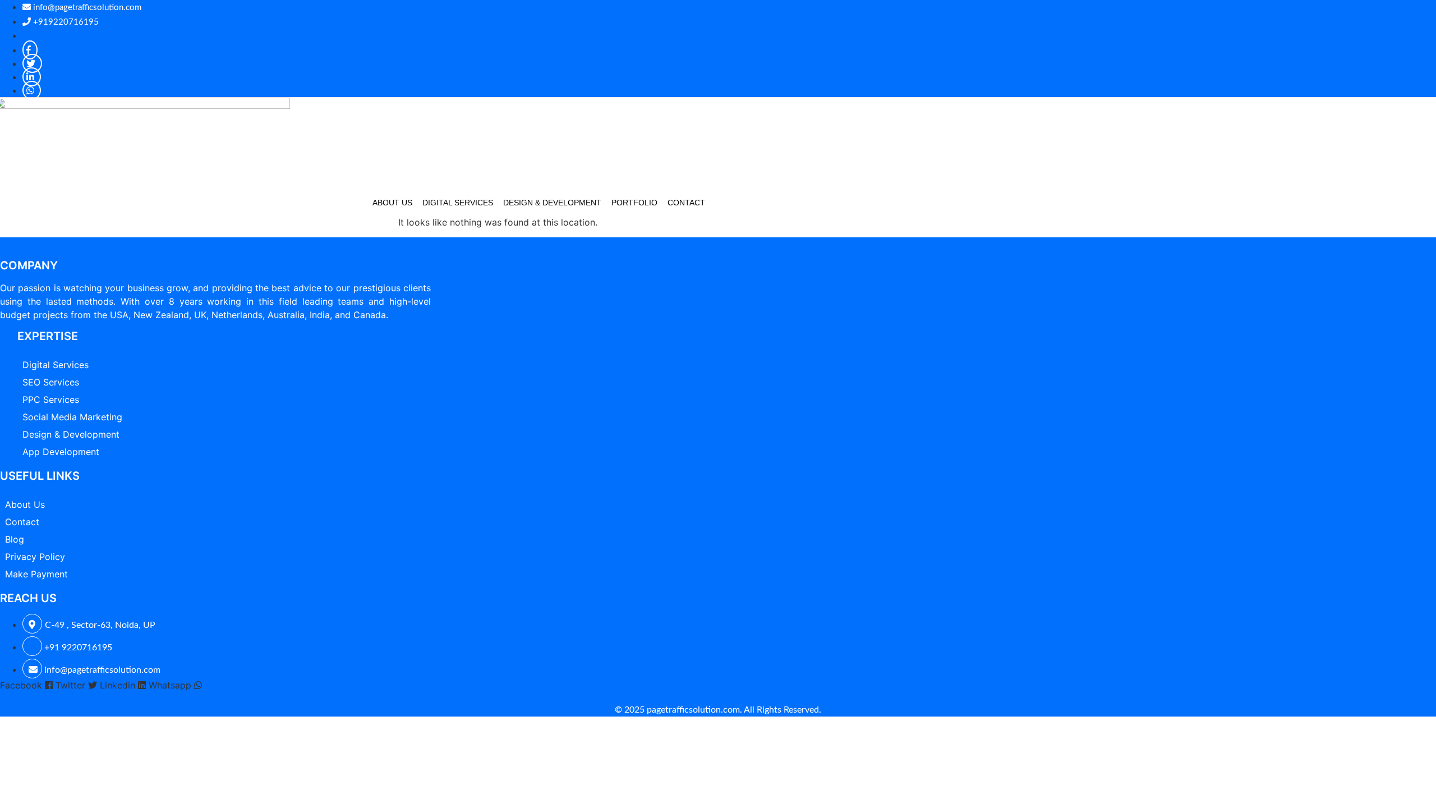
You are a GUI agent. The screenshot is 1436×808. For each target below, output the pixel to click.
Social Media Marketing (72, 417)
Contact (686, 202)
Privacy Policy (35, 556)
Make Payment (36, 574)
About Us (392, 202)
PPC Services (50, 399)
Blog (14, 539)
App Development (60, 451)
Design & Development (552, 202)
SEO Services (50, 382)
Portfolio (634, 202)
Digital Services (457, 202)
